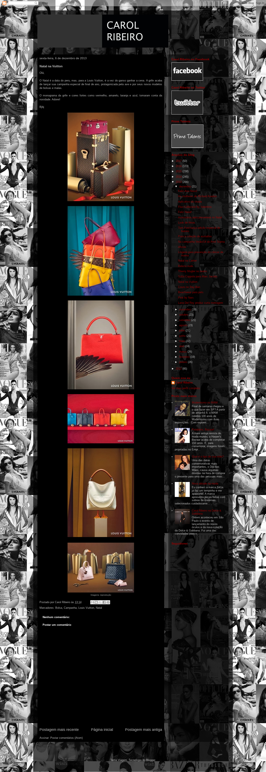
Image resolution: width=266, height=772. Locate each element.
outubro (184, 314)
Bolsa (58, 607)
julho (182, 330)
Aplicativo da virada (190, 201)
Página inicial (102, 730)
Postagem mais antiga (143, 730)
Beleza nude (185, 266)
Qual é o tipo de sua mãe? (208, 456)
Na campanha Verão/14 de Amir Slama (201, 241)
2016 (179, 166)
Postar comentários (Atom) (66, 737)
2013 (179, 181)
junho (182, 335)
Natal (99, 607)
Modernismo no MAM (205, 402)
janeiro (183, 362)
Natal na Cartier (187, 260)
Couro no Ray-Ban (189, 287)
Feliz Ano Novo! (187, 191)
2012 (179, 368)
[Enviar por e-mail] (92, 602)
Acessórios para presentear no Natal (200, 217)
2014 (179, 176)
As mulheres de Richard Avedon (197, 196)
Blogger (150, 760)
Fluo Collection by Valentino (195, 206)
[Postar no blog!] (96, 602)
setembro (185, 320)
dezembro (185, 186)
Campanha (70, 607)
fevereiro (184, 356)
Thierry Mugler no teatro (192, 271)
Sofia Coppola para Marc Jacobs (197, 276)
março (183, 351)
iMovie (182, 246)
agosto (183, 325)
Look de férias (186, 222)
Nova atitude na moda (205, 483)
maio (182, 341)
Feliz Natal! (185, 212)
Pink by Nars (186, 297)
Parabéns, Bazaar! (203, 429)
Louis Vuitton (86, 607)
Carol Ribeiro (184, 382)
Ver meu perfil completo (185, 388)
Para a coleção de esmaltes (195, 236)
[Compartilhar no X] (100, 602)
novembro (185, 309)
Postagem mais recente (59, 730)
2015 (179, 171)
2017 (179, 160)
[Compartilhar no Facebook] (104, 602)
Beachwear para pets (190, 292)
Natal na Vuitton (187, 281)
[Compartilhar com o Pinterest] (108, 602)
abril (182, 346)
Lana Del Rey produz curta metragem (200, 302)
